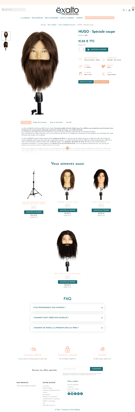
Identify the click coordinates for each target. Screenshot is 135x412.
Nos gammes (46, 394)
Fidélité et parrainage (49, 401)
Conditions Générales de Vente (51, 390)
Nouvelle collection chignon (100, 18)
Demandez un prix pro (49, 405)
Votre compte (73, 381)
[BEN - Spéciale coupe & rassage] (67, 251)
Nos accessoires (51, 18)
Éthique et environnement (50, 396)
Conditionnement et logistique (51, 399)
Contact (79, 18)
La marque (25, 18)
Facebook (69, 393)
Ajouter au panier (96, 50)
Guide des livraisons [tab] (40, 122)
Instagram (75, 393)
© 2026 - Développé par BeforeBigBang (67, 409)
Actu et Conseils (67, 18)
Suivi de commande (73, 384)
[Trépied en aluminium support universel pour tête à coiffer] (33, 184)
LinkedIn (78, 393)
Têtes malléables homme (26, 386)
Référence (81, 35)
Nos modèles (37, 18)
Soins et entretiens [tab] (56, 122)
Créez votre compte (73, 389)
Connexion (70, 387)
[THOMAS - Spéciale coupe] (67, 184)
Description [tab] (26, 122)
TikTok (81, 393)
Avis (44, 403)
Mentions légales (47, 388)
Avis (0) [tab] (68, 122)
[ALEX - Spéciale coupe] (101, 184)
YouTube (72, 393)
